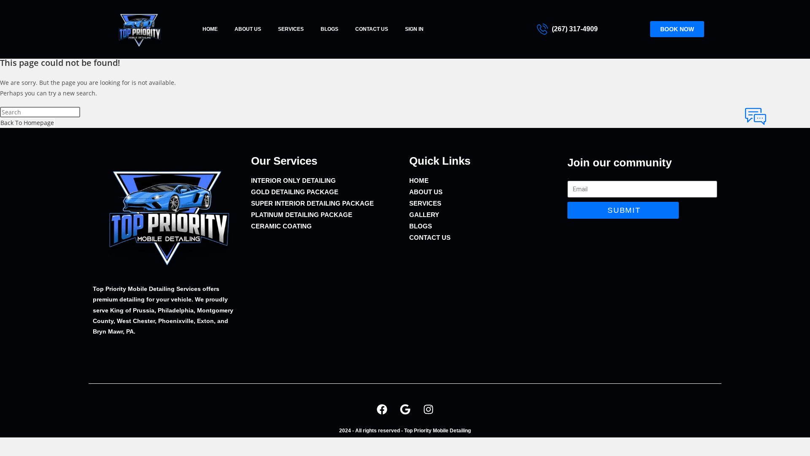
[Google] (405, 409)
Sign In (414, 29)
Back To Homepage (27, 123)
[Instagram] (428, 409)
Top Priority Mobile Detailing (437, 431)
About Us (248, 29)
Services (291, 29)
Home (210, 29)
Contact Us (371, 29)
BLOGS (329, 29)
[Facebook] (381, 409)
